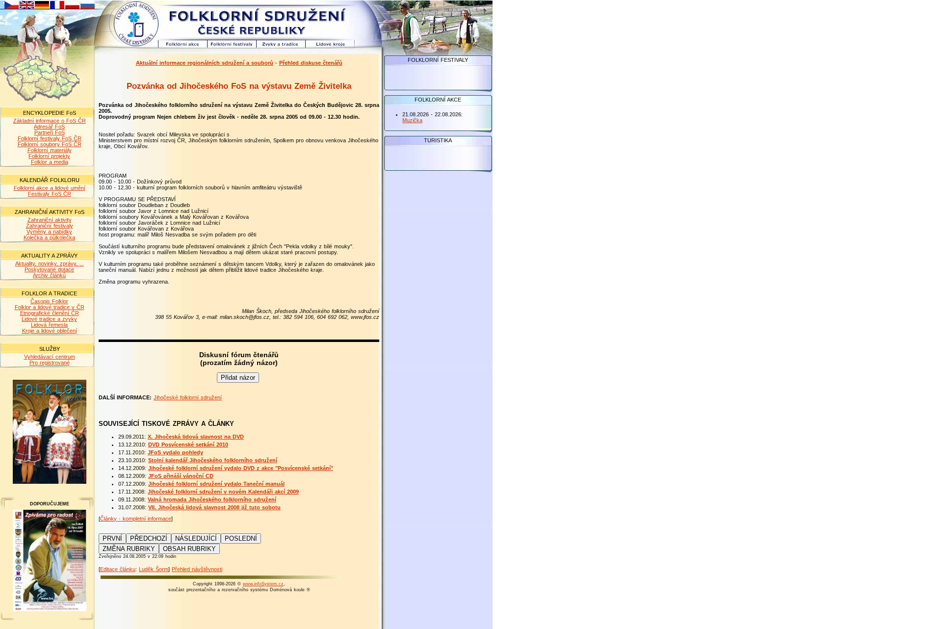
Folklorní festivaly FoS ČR (49, 138)
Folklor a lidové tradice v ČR (49, 307)
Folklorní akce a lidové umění (49, 188)
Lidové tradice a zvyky (49, 319)
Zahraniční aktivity (49, 220)
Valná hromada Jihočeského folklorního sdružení (212, 499)
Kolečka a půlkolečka (49, 237)
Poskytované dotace (49, 269)
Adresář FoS (49, 127)
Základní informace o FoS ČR (49, 121)
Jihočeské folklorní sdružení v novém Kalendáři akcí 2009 (223, 492)
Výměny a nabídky (49, 232)
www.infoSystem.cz (263, 583)
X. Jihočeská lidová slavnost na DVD (196, 437)
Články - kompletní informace (135, 519)
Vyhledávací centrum (49, 357)
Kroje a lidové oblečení (49, 331)
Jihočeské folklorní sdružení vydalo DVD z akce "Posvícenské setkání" (240, 468)
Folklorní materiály (49, 150)
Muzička (412, 120)
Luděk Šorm (153, 569)
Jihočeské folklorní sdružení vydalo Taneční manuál (216, 484)
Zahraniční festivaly (49, 226)
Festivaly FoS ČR (49, 194)
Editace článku (117, 569)
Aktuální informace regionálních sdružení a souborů (204, 63)
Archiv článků (49, 275)
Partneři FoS (49, 132)
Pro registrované (49, 363)
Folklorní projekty (49, 156)
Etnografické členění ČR (49, 313)
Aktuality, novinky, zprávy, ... (49, 263)
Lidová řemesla (49, 325)
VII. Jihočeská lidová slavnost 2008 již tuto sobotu (214, 507)
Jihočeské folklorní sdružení (188, 397)
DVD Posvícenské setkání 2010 (188, 444)
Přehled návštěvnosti (197, 569)
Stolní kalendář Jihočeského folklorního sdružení (212, 460)
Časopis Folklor (49, 301)
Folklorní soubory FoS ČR (49, 144)
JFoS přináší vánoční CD (180, 476)
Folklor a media (49, 162)
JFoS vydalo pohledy (175, 452)
